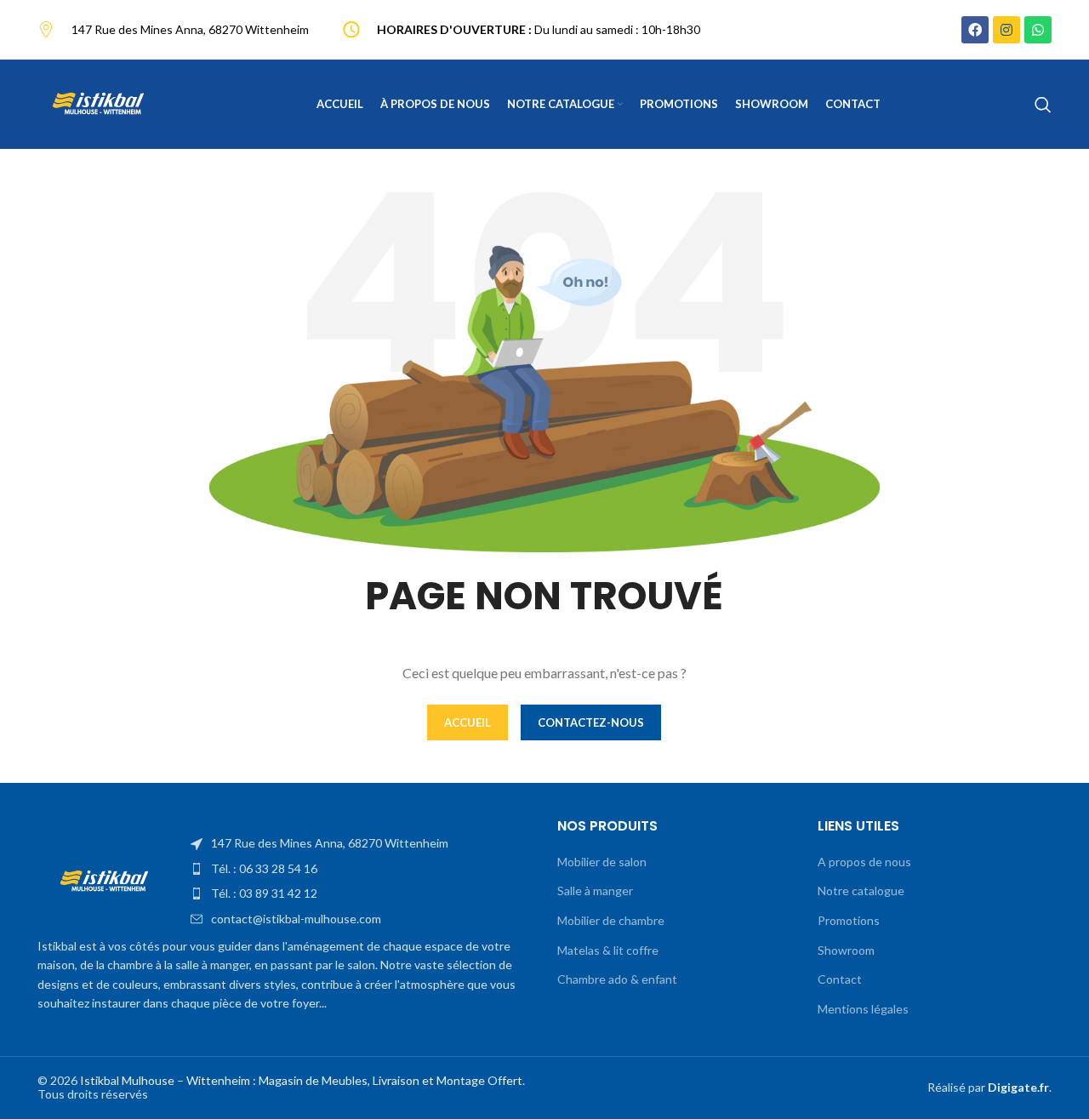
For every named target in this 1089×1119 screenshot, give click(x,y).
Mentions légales (863, 1009)
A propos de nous (864, 861)
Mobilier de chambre (610, 920)
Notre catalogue (861, 890)
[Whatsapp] (1038, 29)
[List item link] (361, 843)
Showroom (846, 950)
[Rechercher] (1043, 105)
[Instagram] (1006, 29)
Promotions (849, 920)
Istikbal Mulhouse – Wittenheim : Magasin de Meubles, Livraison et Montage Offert (301, 1080)
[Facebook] (975, 29)
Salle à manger (595, 890)
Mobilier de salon (602, 861)
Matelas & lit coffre (608, 950)
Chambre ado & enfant (617, 979)
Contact (840, 979)
